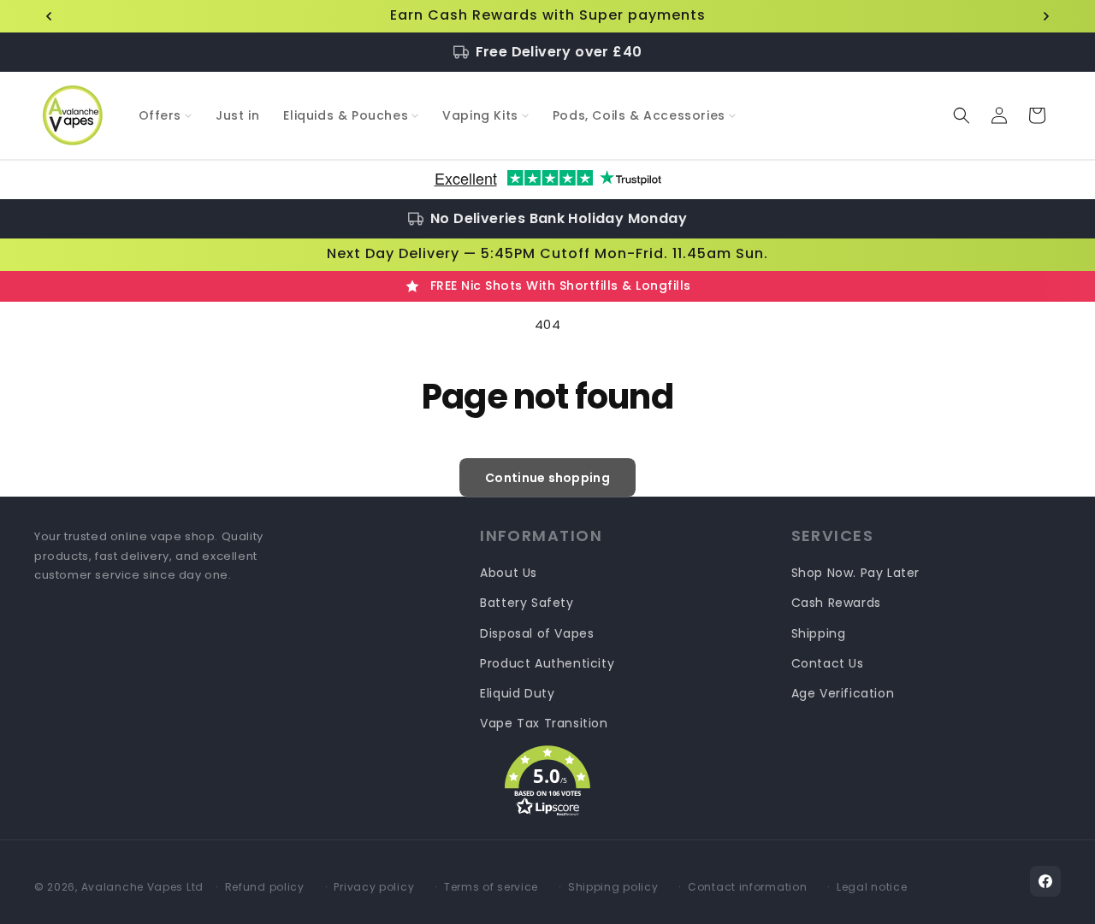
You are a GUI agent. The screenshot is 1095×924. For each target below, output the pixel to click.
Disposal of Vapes (537, 633)
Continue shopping (547, 477)
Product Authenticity (547, 663)
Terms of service (491, 887)
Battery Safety (526, 602)
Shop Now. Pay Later (855, 572)
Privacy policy (374, 887)
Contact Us (827, 663)
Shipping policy (613, 887)
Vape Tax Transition (543, 723)
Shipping (818, 633)
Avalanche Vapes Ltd (142, 887)
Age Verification (843, 693)
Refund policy (265, 887)
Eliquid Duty (517, 693)
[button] (165, 115)
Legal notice (872, 887)
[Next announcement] (1046, 16)
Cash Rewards (836, 602)
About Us (508, 572)
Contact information (747, 887)
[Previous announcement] (49, 16)
